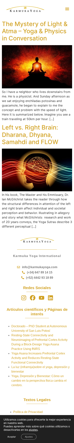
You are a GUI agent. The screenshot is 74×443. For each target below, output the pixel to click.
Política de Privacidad (28, 412)
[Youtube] (42, 298)
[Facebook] (33, 298)
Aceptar (11, 436)
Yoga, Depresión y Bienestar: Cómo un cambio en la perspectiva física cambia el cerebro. (39, 380)
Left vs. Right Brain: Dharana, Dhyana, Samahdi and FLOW (30, 135)
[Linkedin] (50, 298)
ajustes (33, 429)
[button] (67, 9)
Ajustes (29, 436)
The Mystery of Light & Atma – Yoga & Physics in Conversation (35, 31)
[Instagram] (24, 298)
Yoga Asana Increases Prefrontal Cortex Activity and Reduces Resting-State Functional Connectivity (38, 358)
